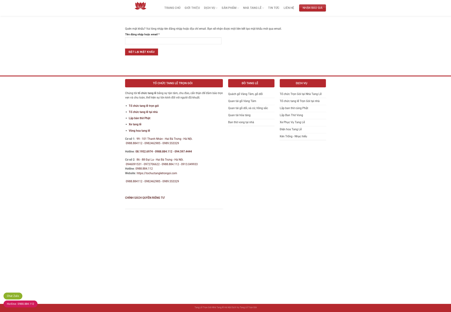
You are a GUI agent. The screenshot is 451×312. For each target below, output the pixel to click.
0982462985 (152, 143)
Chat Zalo (13, 296)
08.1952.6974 (144, 151)
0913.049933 (189, 164)
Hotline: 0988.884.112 (20, 303)
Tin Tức (273, 8)
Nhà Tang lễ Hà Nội (221, 307)
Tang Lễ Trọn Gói (202, 307)
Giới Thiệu (192, 8)
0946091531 (134, 164)
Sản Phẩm (229, 8)
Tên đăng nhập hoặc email (145, 35)
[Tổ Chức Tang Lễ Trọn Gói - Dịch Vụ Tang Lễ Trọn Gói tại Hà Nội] (140, 8)
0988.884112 (134, 143)
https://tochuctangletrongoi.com (157, 173)
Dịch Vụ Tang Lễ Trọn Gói (244, 307)
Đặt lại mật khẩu (142, 51)
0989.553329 (171, 143)
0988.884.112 (163, 151)
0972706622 (152, 164)
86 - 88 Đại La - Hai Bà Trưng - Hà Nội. (160, 159)
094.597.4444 (183, 151)
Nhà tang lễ (252, 8)
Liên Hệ (289, 8)
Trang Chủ (172, 8)
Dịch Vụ (209, 8)
